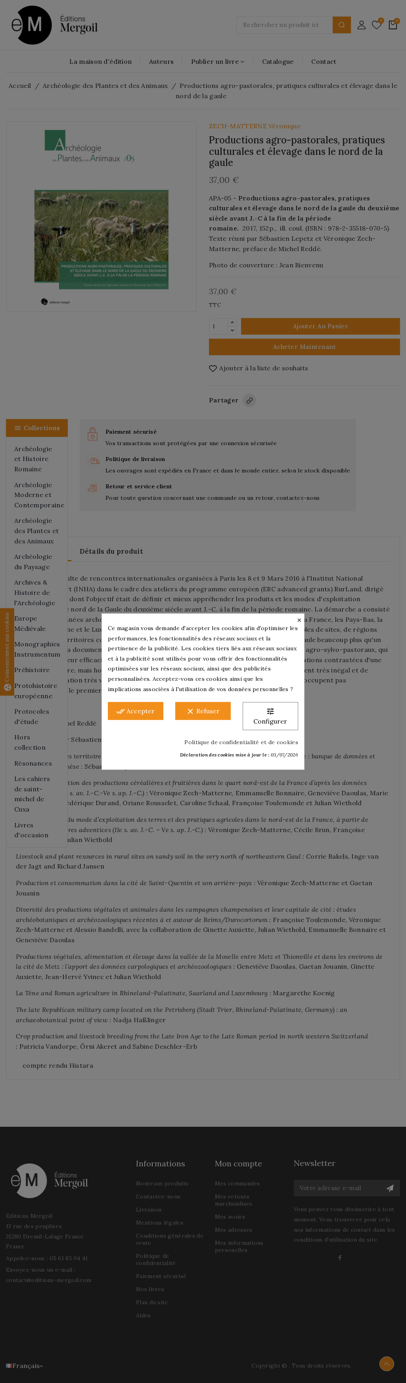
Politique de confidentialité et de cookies (241, 741)
